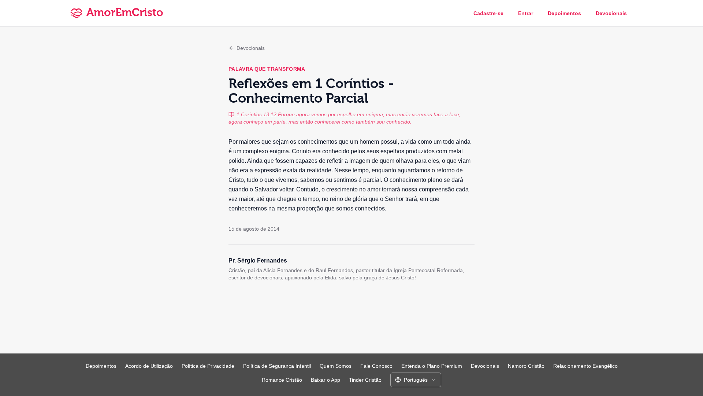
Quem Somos (336, 366)
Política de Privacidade (208, 366)
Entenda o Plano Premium (431, 366)
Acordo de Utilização (149, 366)
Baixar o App (325, 380)
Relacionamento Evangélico (585, 366)
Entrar (525, 13)
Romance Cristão (282, 380)
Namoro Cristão (526, 366)
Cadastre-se (488, 13)
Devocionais (611, 13)
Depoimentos (564, 13)
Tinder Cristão (365, 380)
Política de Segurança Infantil (277, 366)
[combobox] (415, 380)
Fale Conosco (376, 366)
